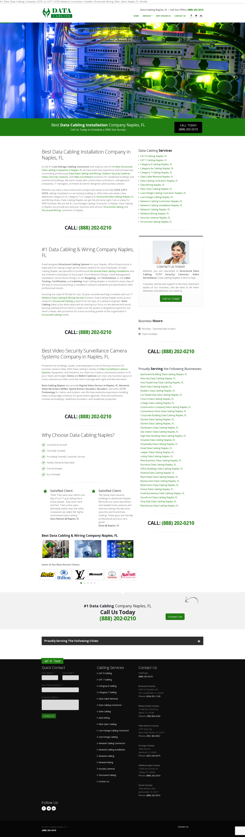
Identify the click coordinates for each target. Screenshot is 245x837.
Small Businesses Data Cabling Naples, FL (162, 493)
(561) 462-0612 (153, 736)
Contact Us (180, 16)
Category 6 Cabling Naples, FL (156, 164)
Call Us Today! (170, 298)
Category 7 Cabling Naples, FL (156, 172)
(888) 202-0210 (195, 9)
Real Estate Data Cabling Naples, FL (159, 476)
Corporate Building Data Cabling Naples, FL (163, 415)
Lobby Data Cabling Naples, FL (156, 456)
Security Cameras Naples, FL (155, 217)
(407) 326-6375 (153, 755)
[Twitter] (196, 15)
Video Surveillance (83, 176)
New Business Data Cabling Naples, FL (160, 460)
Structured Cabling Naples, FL (156, 221)
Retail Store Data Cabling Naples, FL (159, 485)
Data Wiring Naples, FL (152, 184)
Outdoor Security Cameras (116, 173)
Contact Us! (175, 616)
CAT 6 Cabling (105, 673)
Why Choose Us (163, 16)
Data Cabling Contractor (110, 705)
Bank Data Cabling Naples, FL (156, 386)
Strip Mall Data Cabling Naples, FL (158, 501)
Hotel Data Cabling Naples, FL (156, 448)
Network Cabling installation (111, 749)
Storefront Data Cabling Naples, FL (159, 497)
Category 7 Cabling (107, 692)
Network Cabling (106, 756)
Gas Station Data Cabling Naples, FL (159, 431)
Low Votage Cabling (108, 737)
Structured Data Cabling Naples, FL (115, 196)
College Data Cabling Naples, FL (157, 403)
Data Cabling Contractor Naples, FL (159, 180)
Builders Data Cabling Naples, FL (157, 390)
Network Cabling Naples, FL (155, 209)
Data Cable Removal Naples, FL (156, 176)
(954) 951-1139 (153, 696)
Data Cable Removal (108, 698)
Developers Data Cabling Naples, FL (159, 427)
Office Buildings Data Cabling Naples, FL (161, 468)
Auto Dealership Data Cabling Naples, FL (162, 382)
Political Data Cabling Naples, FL (157, 472)
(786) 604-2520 (153, 716)
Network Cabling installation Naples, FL (161, 205)
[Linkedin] (201, 15)
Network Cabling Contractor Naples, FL (161, 201)
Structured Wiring (51, 210)
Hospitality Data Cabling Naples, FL (159, 444)
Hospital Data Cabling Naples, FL (157, 439)
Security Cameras (106, 768)
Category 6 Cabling (107, 686)
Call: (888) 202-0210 (122, 82)
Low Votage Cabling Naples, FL (156, 197)
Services (147, 16)
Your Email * (68, 673)
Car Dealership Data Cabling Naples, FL (161, 394)
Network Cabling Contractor (111, 743)
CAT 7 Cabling (105, 679)
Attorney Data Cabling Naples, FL (158, 378)
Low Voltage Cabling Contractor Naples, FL (163, 193)
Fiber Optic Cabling (107, 724)
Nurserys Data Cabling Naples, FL (158, 464)
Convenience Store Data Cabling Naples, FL (163, 411)
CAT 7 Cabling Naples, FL (153, 160)
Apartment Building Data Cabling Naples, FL (163, 374)
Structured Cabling (113, 206)
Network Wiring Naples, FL (154, 213)
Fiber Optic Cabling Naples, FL (156, 188)
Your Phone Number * (52, 685)
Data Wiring (104, 717)
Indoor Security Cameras (55, 176)
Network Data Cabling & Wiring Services (63, 297)
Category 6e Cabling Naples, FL (157, 168)
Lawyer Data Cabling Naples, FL (157, 452)
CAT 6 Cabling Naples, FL (153, 156)
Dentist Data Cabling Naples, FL (157, 419)
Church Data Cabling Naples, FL (157, 398)
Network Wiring (105, 762)
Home (136, 16)
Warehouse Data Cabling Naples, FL (159, 505)
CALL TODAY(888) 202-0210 (188, 127)
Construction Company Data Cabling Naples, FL (165, 407)
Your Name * (48, 673)
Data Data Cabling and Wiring (85, 173)
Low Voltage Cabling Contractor (113, 730)
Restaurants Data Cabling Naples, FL (159, 481)
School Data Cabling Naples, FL (156, 489)
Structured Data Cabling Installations (109, 271)
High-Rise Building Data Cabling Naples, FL (163, 435)
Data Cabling (104, 711)
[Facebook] (191, 15)
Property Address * (51, 697)
